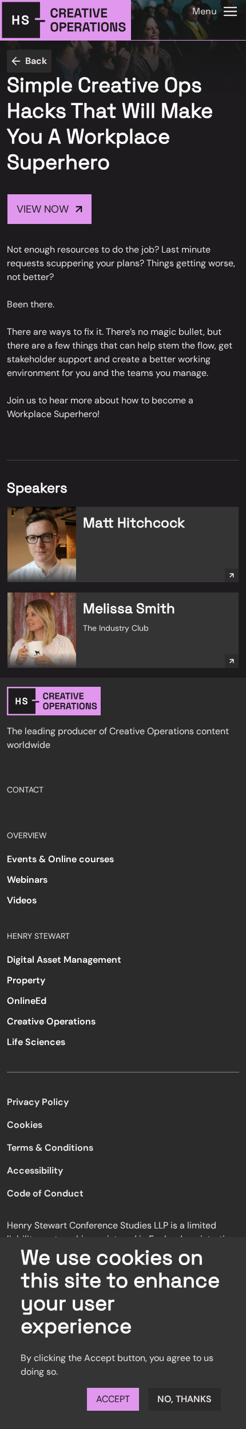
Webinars (27, 880)
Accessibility (35, 1170)
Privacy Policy (38, 1102)
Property (26, 980)
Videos (22, 900)
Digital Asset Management (64, 960)
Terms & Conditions (50, 1148)
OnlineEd (26, 1001)
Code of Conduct (45, 1193)
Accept (113, 1399)
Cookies (24, 1125)
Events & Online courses (60, 859)
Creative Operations (51, 1021)
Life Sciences (36, 1042)
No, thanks (184, 1399)
